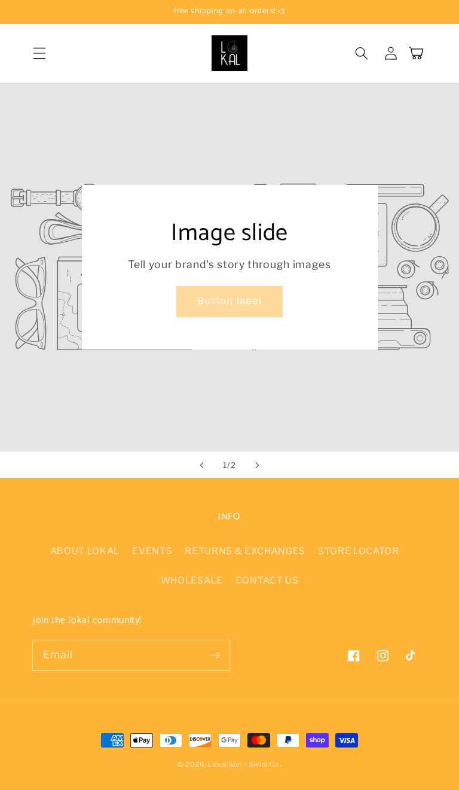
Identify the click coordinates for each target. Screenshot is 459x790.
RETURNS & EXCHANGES (245, 551)
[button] (39, 53)
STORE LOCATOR (358, 551)
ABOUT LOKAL (85, 551)
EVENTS (152, 551)
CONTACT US (267, 580)
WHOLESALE (192, 580)
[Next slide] (257, 465)
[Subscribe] (215, 654)
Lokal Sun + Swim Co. (244, 764)
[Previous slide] (202, 465)
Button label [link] (229, 300)
